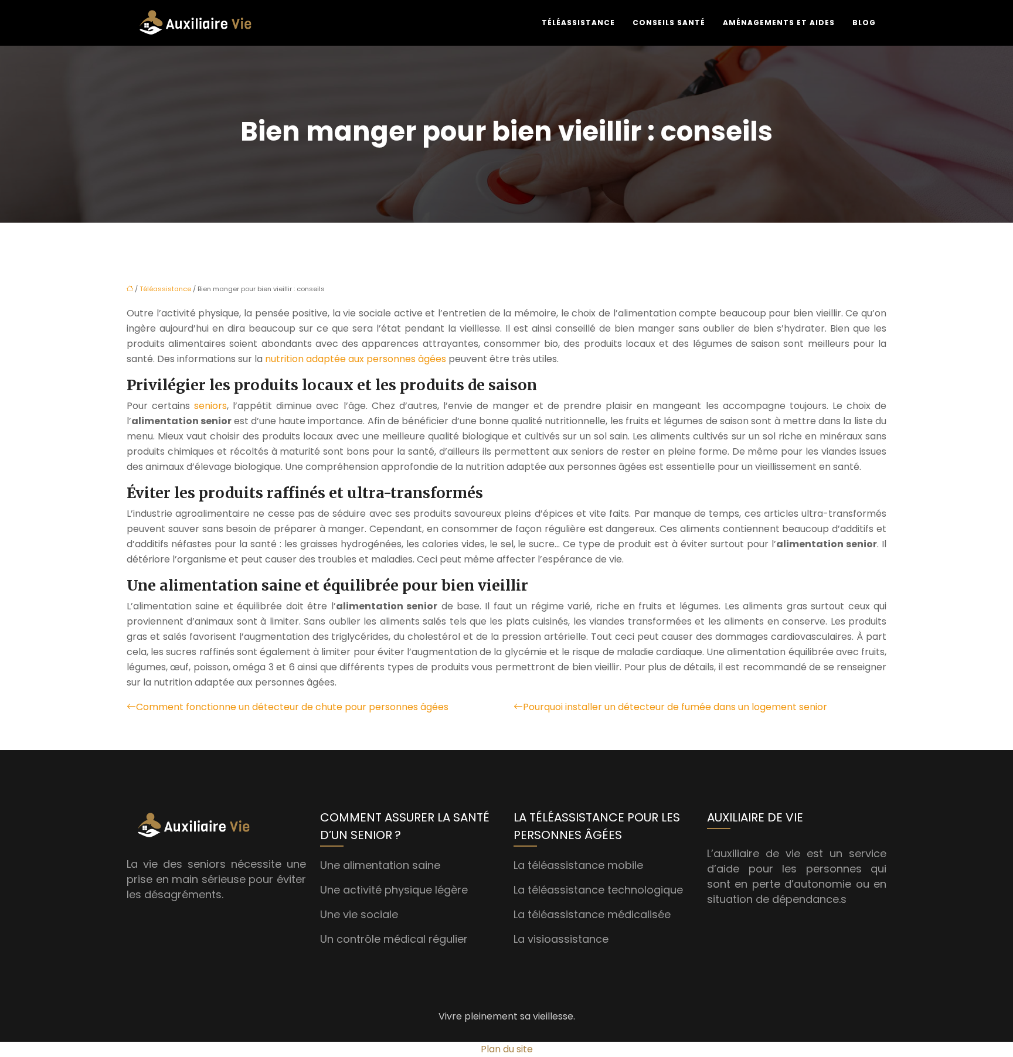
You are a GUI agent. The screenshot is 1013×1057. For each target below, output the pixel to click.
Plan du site (507, 1049)
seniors (210, 405)
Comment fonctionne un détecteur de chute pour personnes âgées (292, 707)
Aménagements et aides (779, 23)
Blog (864, 23)
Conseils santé (669, 23)
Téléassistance (578, 23)
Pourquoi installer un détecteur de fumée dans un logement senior (675, 707)
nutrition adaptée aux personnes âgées (355, 359)
